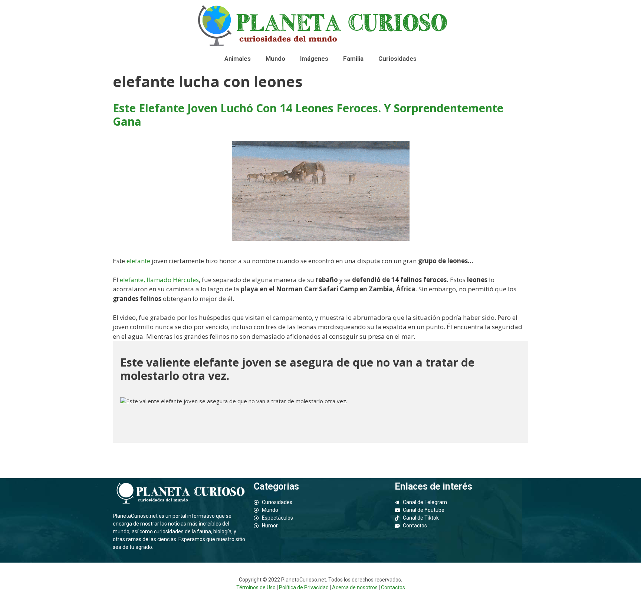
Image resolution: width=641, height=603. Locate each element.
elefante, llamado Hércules (159, 279)
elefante (139, 260)
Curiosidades (397, 58)
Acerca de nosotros (355, 587)
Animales (237, 58)
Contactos (393, 587)
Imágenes (314, 58)
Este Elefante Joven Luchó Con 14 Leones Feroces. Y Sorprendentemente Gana (308, 114)
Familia (353, 58)
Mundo (275, 58)
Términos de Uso (256, 587)
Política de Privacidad (304, 587)
